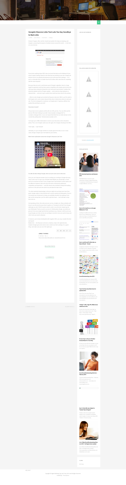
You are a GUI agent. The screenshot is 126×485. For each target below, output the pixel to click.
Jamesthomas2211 (90, 140)
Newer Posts (30, 306)
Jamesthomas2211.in (60, 237)
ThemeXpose (66, 475)
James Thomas (43, 233)
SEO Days (81, 464)
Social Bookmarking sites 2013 (86, 276)
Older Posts (69, 306)
